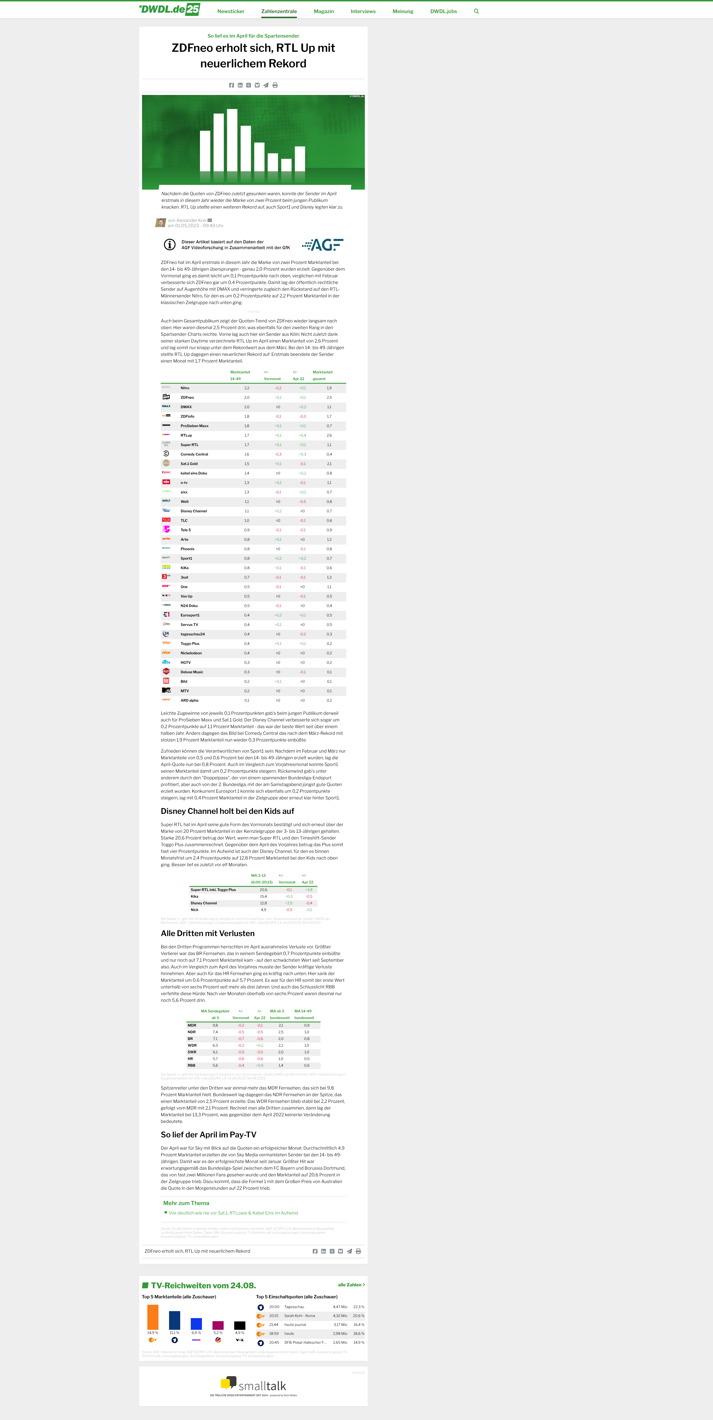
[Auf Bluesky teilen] (257, 85)
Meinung (403, 11)
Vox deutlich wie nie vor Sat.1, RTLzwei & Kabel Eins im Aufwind (233, 1213)
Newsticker (231, 11)
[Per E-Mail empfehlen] (265, 85)
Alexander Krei (191, 220)
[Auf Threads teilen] (248, 85)
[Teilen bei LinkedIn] (240, 85)
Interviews (363, 11)
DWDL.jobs (443, 11)
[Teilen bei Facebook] (231, 85)
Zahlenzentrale (279, 11)
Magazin (324, 11)
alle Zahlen (350, 1284)
